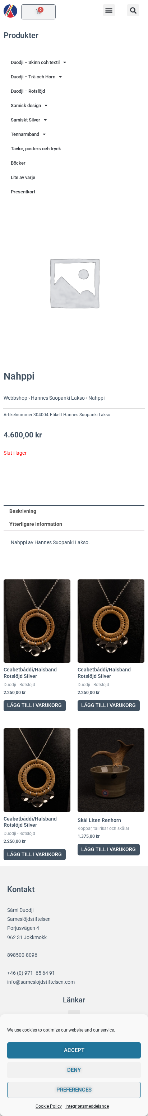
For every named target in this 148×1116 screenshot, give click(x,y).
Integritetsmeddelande (87, 1106)
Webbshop (15, 398)
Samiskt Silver (25, 120)
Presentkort (23, 191)
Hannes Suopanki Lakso (58, 398)
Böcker (18, 163)
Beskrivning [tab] (22, 511)
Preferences (74, 1090)
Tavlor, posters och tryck (36, 148)
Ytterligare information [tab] (35, 524)
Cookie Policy (49, 1106)
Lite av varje (23, 177)
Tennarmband (25, 134)
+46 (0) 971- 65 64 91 (31, 973)
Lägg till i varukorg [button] (34, 705)
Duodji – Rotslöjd (28, 91)
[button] (109, 10)
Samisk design (26, 105)
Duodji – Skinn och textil (35, 62)
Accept (74, 1050)
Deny (74, 1070)
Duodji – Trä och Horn (33, 76)
